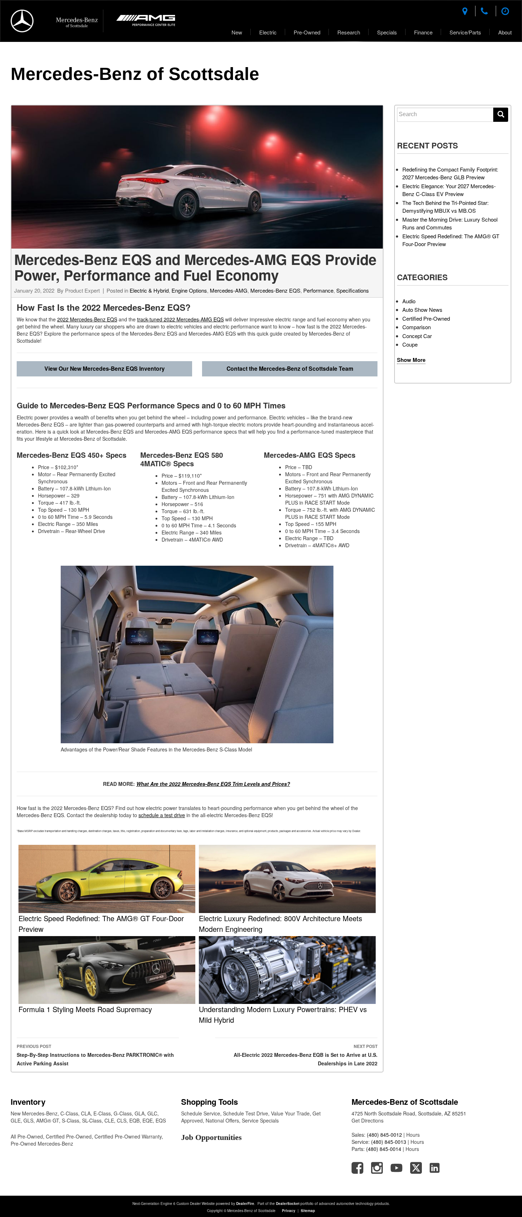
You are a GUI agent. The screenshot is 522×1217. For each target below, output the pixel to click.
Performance (318, 290)
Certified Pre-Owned (426, 318)
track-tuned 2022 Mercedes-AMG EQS (180, 319)
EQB (134, 1120)
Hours (413, 1134)
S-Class (70, 1120)
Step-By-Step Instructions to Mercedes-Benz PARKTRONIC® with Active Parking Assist (95, 1055)
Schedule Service (200, 1113)
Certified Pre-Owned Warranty (128, 1136)
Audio (408, 301)
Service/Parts (465, 32)
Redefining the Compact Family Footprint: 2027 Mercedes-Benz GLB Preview (450, 173)
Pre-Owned (307, 32)
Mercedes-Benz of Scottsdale (135, 74)
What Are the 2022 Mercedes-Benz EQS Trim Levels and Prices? (213, 783)
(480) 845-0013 (388, 1141)
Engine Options (189, 290)
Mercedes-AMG (229, 290)
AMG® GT (47, 1120)
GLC (152, 1113)
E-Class (102, 1113)
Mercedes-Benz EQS (275, 290)
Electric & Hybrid (149, 290)
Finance (423, 32)
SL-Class (92, 1120)
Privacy (288, 1210)
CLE (109, 1120)
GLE (16, 1120)
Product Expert (82, 290)
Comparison (416, 327)
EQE (147, 1120)
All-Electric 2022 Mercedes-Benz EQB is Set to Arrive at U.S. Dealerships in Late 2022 (305, 1055)
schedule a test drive (161, 815)
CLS (121, 1120)
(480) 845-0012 (384, 1134)
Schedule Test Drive (245, 1113)
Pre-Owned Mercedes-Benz (42, 1143)
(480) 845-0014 (383, 1148)
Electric (268, 32)
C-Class (69, 1113)
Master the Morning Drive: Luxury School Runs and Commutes (449, 223)
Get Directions (368, 1120)
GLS (28, 1120)
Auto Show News (422, 309)
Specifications (352, 290)
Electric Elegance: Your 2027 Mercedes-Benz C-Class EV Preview (449, 190)
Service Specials (260, 1120)
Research (348, 32)
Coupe (410, 344)
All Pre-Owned (27, 1136)
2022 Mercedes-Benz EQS (87, 319)
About (505, 32)
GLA (140, 1113)
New (237, 32)
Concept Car (417, 335)
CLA (86, 1113)
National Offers (222, 1120)
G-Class (123, 1113)
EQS (161, 1120)
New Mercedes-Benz (34, 1113)
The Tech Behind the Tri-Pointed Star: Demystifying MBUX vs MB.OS (445, 206)
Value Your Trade (290, 1113)
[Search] (500, 115)
